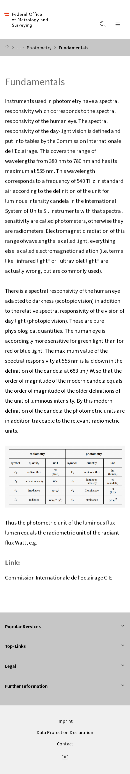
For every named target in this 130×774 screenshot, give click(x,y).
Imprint (65, 721)
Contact (65, 744)
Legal (10, 666)
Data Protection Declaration (65, 732)
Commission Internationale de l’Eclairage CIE (58, 577)
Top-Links (15, 646)
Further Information (26, 686)
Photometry (40, 48)
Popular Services (23, 626)
